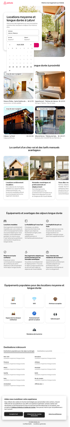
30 (31, 67)
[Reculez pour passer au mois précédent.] (9, 44)
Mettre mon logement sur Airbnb (53, 3)
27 (20, 67)
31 (9, 70)
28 (24, 67)
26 (17, 67)
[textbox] (14, 39)
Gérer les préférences (55, 414)
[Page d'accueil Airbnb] (8, 3)
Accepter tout (13, 414)
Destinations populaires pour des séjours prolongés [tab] (19, 351)
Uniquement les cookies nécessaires (34, 415)
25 (13, 67)
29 (27, 67)
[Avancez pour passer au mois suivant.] (30, 44)
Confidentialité (27, 424)
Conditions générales (39, 424)
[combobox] (22, 33)
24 (9, 67)
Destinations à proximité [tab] (44, 351)
